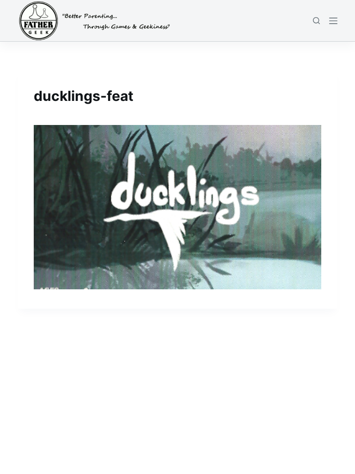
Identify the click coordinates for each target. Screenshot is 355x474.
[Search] (316, 20)
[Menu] (333, 21)
